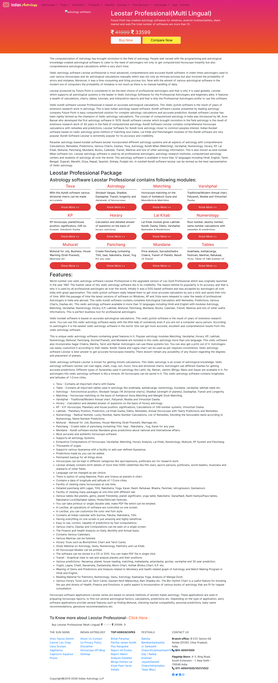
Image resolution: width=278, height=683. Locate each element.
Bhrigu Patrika (119, 661)
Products (94, 4)
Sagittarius (56, 650)
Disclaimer (86, 646)
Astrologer (161, 4)
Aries (53, 638)
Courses (122, 4)
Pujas (64, 4)
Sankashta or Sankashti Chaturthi (152, 646)
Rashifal (109, 4)
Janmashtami (161, 650)
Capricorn (56, 654)
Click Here (138, 617)
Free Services (140, 4)
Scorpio (61, 646)
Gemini (69, 638)
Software (78, 4)
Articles (184, 4)
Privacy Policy (93, 642)
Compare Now (161, 40)
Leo (61, 642)
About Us (86, 638)
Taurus (61, 638)
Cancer (54, 642)
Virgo (68, 642)
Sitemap (85, 654)
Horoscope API (89, 650)
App (174, 4)
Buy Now (126, 40)
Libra (53, 646)
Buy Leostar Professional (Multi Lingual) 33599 (88, 624)
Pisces (53, 658)
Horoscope (49, 4)
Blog (102, 650)
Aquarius (68, 654)
